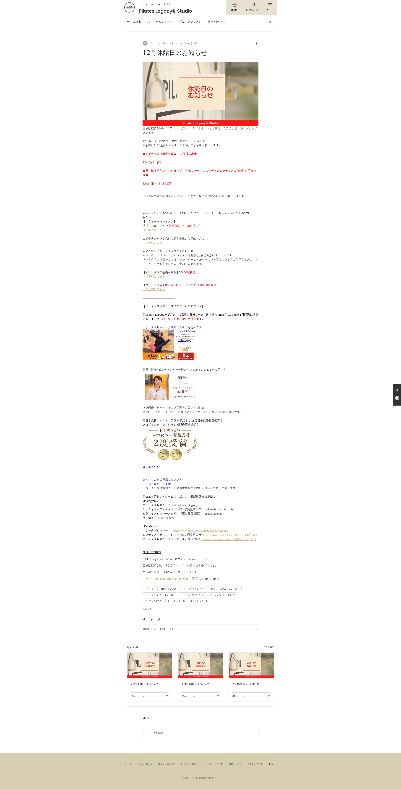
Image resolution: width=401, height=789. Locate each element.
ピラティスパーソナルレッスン (160, 594)
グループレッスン (190, 21)
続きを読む (215, 21)
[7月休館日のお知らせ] (251, 665)
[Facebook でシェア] (144, 619)
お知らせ (147, 609)
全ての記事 (134, 21)
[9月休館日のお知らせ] (149, 665)
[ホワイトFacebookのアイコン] (397, 391)
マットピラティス (176, 600)
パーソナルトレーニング (222, 594)
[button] (269, 7)
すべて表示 (268, 647)
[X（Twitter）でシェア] (151, 619)
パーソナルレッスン (160, 21)
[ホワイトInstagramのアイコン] (397, 398)
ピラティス (150, 588)
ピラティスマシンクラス (193, 594)
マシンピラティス (199, 600)
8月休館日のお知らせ (195, 684)
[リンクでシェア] (159, 619)
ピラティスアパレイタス (194, 588)
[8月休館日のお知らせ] (200, 665)
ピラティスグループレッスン (225, 588)
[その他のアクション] (256, 43)
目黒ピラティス (168, 588)
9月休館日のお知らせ (144, 684)
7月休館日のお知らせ (246, 684)
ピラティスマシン (153, 600)
